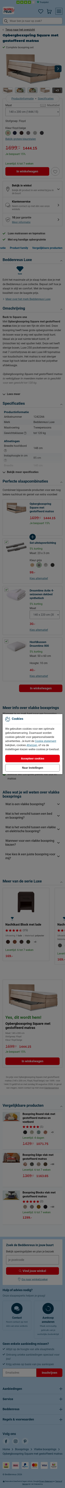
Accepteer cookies (32, 758)
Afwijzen (32, 745)
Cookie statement (45, 741)
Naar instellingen (32, 767)
